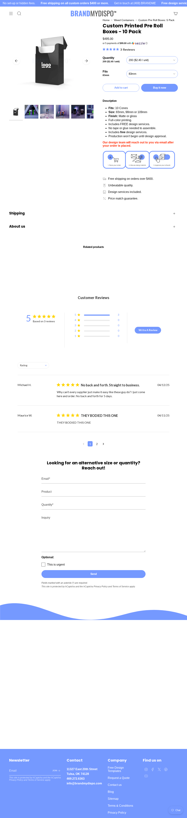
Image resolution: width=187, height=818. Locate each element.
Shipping (17, 213)
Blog (111, 791)
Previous (16, 60)
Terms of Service (120, 586)
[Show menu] (11, 13)
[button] (140, 43)
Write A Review (148, 330)
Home (106, 20)
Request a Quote (119, 777)
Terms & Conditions (120, 805)
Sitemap (113, 798)
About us (17, 226)
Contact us (115, 784)
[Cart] (175, 13)
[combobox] (33, 365)
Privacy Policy (101, 586)
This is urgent (56, 564)
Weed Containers (124, 20)
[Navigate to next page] (103, 443)
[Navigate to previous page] (83, 443)
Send (93, 573)
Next (86, 60)
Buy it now (159, 87)
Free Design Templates (116, 769)
